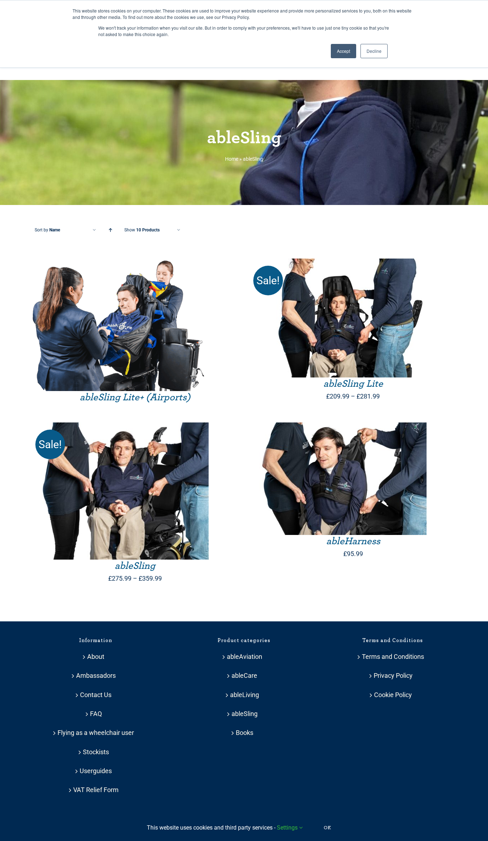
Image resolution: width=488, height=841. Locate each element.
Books (244, 732)
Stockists (96, 752)
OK (327, 827)
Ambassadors (96, 675)
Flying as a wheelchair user (96, 732)
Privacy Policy (393, 675)
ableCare (244, 675)
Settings (288, 827)
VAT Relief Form (96, 790)
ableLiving (244, 695)
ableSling (135, 566)
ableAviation (244, 656)
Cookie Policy (393, 695)
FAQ (96, 713)
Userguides (96, 771)
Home (231, 159)
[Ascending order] (110, 230)
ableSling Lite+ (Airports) (135, 397)
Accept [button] (343, 51)
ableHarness (353, 541)
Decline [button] (374, 51)
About (95, 656)
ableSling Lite (353, 384)
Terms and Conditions (393, 656)
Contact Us (95, 695)
